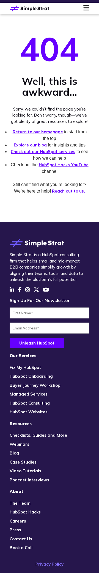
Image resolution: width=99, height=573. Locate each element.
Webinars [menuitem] (19, 444)
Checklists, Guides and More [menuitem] (38, 435)
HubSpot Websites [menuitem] (29, 411)
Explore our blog (30, 145)
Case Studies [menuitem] (23, 462)
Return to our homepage (38, 131)
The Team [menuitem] (20, 503)
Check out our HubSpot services (43, 151)
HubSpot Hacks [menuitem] (25, 512)
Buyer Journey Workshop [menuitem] (35, 385)
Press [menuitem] (15, 529)
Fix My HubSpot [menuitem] (25, 367)
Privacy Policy (49, 564)
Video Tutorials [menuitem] (25, 470)
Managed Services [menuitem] (29, 394)
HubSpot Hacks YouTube (64, 164)
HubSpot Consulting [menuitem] (30, 403)
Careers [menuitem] (18, 521)
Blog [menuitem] (14, 453)
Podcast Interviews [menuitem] (29, 479)
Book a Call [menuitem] (21, 547)
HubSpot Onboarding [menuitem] (31, 376)
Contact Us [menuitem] (21, 538)
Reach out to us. (68, 191)
